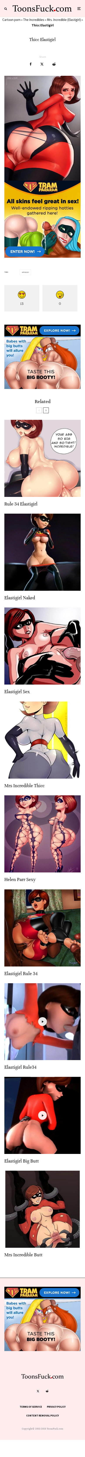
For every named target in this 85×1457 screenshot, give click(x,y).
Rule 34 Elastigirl (20, 504)
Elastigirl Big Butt (21, 1161)
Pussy (26, 272)
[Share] (31, 64)
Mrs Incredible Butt (23, 1255)
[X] (37, 1391)
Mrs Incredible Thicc (24, 786)
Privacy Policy (56, 1406)
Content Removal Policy (42, 1415)
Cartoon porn (11, 20)
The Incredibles (33, 20)
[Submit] (54, 64)
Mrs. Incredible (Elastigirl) (64, 20)
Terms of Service (31, 1406)
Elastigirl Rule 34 (20, 973)
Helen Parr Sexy (20, 879)
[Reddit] (47, 1391)
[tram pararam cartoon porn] (42, 256)
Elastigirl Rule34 (20, 1067)
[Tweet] (42, 64)
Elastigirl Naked (19, 598)
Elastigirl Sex (17, 691)
